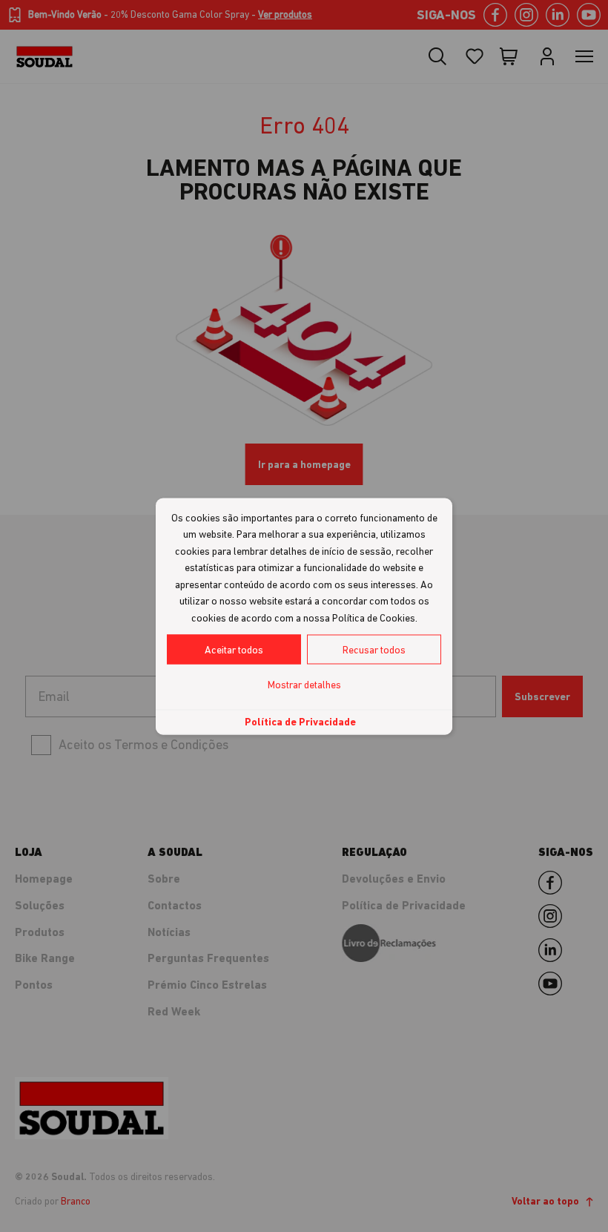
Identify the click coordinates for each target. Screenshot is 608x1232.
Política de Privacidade (300, 722)
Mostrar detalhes (304, 685)
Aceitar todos (234, 650)
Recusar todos (374, 650)
